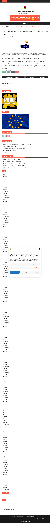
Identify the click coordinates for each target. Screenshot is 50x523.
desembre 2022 (6, 266)
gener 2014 (5, 422)
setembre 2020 (6, 322)
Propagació (37, 518)
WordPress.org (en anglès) (8, 509)
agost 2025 (5, 199)
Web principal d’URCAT (20, 518)
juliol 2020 (5, 326)
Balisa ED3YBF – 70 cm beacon (26, 519)
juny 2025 (4, 203)
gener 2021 (5, 314)
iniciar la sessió (7, 86)
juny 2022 (4, 278)
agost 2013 (5, 431)
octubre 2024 (5, 220)
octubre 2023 (5, 245)
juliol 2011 (5, 474)
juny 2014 (4, 414)
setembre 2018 (6, 372)
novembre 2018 (6, 368)
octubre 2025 (5, 195)
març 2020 (5, 335)
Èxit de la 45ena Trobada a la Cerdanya (10, 146)
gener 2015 (5, 406)
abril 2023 (5, 258)
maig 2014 (5, 416)
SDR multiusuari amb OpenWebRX (21, 167)
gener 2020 (5, 339)
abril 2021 (5, 308)
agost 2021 (5, 299)
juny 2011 (4, 476)
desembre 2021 (6, 291)
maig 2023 (5, 256)
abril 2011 (5, 481)
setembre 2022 (6, 272)
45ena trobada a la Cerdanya (8, 152)
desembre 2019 (6, 341)
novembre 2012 (6, 443)
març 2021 (5, 310)
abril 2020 (5, 333)
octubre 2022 (5, 270)
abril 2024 (5, 233)
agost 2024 (5, 224)
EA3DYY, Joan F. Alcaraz (7, 167)
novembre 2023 (6, 243)
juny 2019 (4, 353)
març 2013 (5, 439)
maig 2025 (5, 205)
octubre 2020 (5, 320)
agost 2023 (5, 249)
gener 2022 (5, 289)
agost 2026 (5, 174)
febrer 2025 (5, 212)
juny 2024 (4, 228)
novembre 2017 (6, 393)
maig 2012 (5, 456)
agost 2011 (5, 472)
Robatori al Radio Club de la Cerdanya (14, 161)
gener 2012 (5, 462)
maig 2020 (5, 331)
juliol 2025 (5, 201)
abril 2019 (5, 358)
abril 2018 (5, 383)
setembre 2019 (6, 347)
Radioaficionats (6, 496)
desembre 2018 (6, 366)
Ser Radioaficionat (36, 519)
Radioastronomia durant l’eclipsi (9, 150)
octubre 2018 (5, 370)
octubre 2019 (5, 345)
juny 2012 (4, 453)
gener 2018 (5, 389)
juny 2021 (4, 303)
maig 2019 (5, 356)
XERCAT (32, 518)
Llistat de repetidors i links (15, 519)
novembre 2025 (6, 193)
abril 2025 (5, 208)
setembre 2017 (6, 397)
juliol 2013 (5, 433)
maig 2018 (5, 381)
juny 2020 (4, 328)
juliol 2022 (5, 276)
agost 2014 (5, 410)
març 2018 (5, 385)
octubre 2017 (5, 395)
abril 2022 (5, 283)
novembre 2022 (6, 268)
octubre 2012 (5, 445)
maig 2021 (5, 306)
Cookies (20, 275)
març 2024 (5, 235)
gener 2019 (5, 364)
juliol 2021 (5, 301)
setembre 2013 (6, 428)
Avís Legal (29, 275)
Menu (25, 23)
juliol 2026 (5, 176)
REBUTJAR (25, 272)
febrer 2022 (5, 287)
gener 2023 (5, 264)
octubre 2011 (5, 468)
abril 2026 (5, 183)
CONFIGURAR (35, 272)
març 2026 (5, 185)
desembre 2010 (6, 489)
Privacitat (24, 275)
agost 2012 (5, 449)
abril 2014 (5, 418)
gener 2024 (5, 239)
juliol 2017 (5, 401)
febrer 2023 (5, 262)
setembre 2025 (6, 197)
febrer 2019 (5, 362)
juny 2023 (4, 253)
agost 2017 (5, 399)
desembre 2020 (6, 316)
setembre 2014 (6, 408)
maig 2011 (5, 478)
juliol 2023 (5, 251)
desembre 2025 (6, 191)
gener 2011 (5, 487)
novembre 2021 (6, 293)
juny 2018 (4, 378)
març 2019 (5, 360)
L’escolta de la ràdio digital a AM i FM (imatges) (19, 165)
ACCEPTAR (15, 272)
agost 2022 (5, 274)
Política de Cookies (14, 259)
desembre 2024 (6, 216)
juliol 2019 (5, 351)
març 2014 (5, 420)
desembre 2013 (6, 424)
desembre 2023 (6, 241)
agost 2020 (5, 324)
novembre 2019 (6, 343)
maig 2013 (5, 435)
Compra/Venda (43, 518)
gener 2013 (5, 441)
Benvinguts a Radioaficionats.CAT (9, 518)
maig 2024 (5, 230)
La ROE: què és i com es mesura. (17, 159)
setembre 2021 (6, 297)
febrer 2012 (5, 460)
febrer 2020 (5, 337)
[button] (39, 249)
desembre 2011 (6, 464)
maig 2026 (5, 180)
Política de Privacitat (35, 258)
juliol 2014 (5, 412)
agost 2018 (5, 374)
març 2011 (5, 483)
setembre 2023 (6, 247)
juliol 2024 (5, 226)
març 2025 (5, 210)
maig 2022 (5, 281)
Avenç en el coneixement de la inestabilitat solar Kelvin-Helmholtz (17, 144)
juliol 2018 (5, 376)
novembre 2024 (6, 218)
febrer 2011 (5, 485)
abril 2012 (5, 458)
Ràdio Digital (28, 518)
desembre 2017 (6, 391)
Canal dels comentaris (7, 507)
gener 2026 (5, 189)
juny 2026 (4, 178)
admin (14, 36)
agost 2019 (5, 349)
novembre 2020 (6, 318)
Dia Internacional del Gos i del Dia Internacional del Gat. (14, 148)
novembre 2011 (6, 466)
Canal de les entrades (7, 505)
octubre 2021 (5, 295)
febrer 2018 (5, 387)
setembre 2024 (6, 222)
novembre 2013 (6, 426)
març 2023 (5, 260)
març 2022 (5, 285)
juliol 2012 (5, 451)
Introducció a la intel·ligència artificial (18, 163)
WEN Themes (28, 521)
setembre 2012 (6, 447)
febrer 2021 (5, 312)
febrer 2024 (5, 237)
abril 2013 (5, 437)
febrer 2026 (5, 187)
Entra (4, 503)
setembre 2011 (6, 470)
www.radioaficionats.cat (25, 12)
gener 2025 (5, 214)
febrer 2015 (5, 403)
